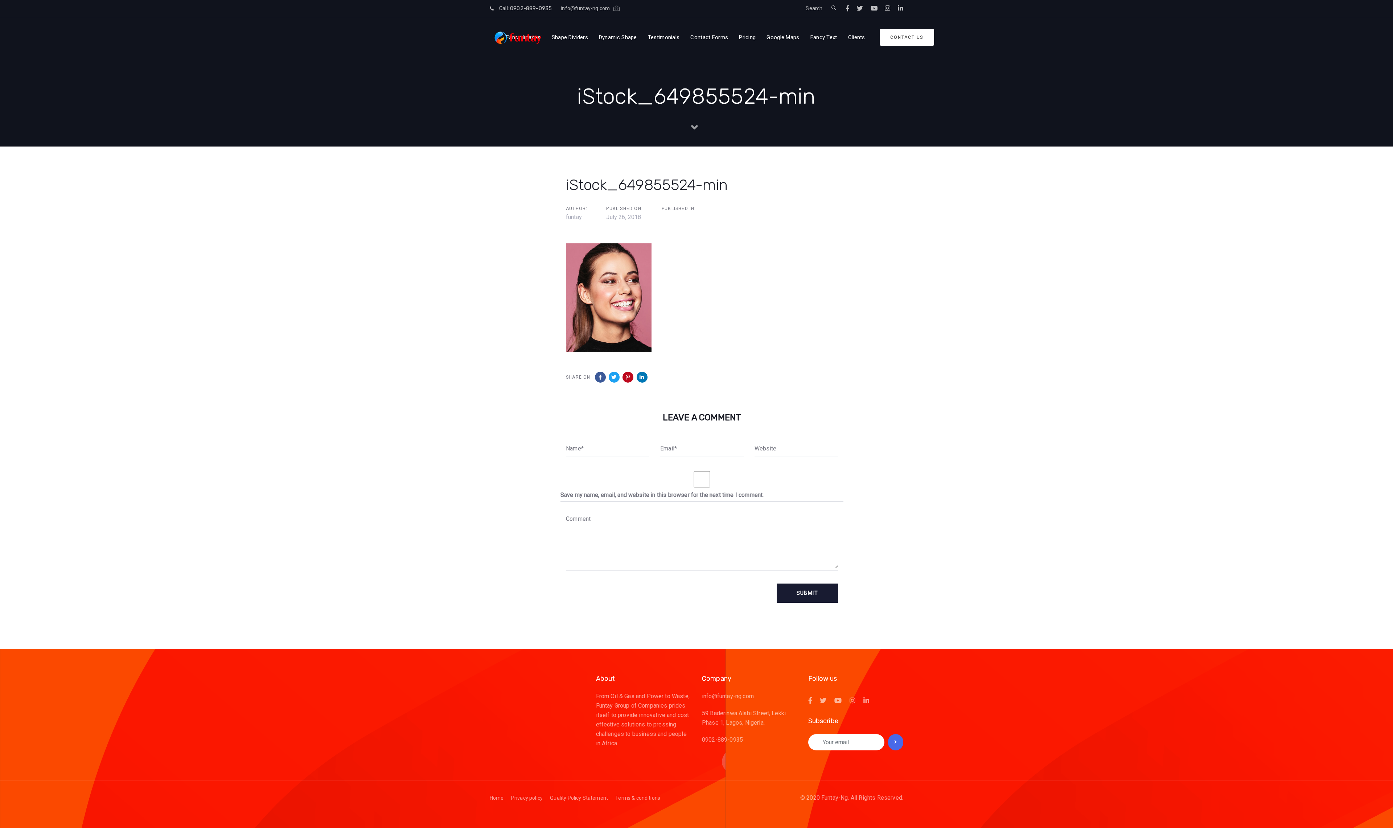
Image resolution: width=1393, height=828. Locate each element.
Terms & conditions (637, 798)
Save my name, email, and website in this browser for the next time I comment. (662, 494)
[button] (833, 8)
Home (497, 798)
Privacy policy (527, 798)
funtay (574, 217)
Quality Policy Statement (579, 798)
